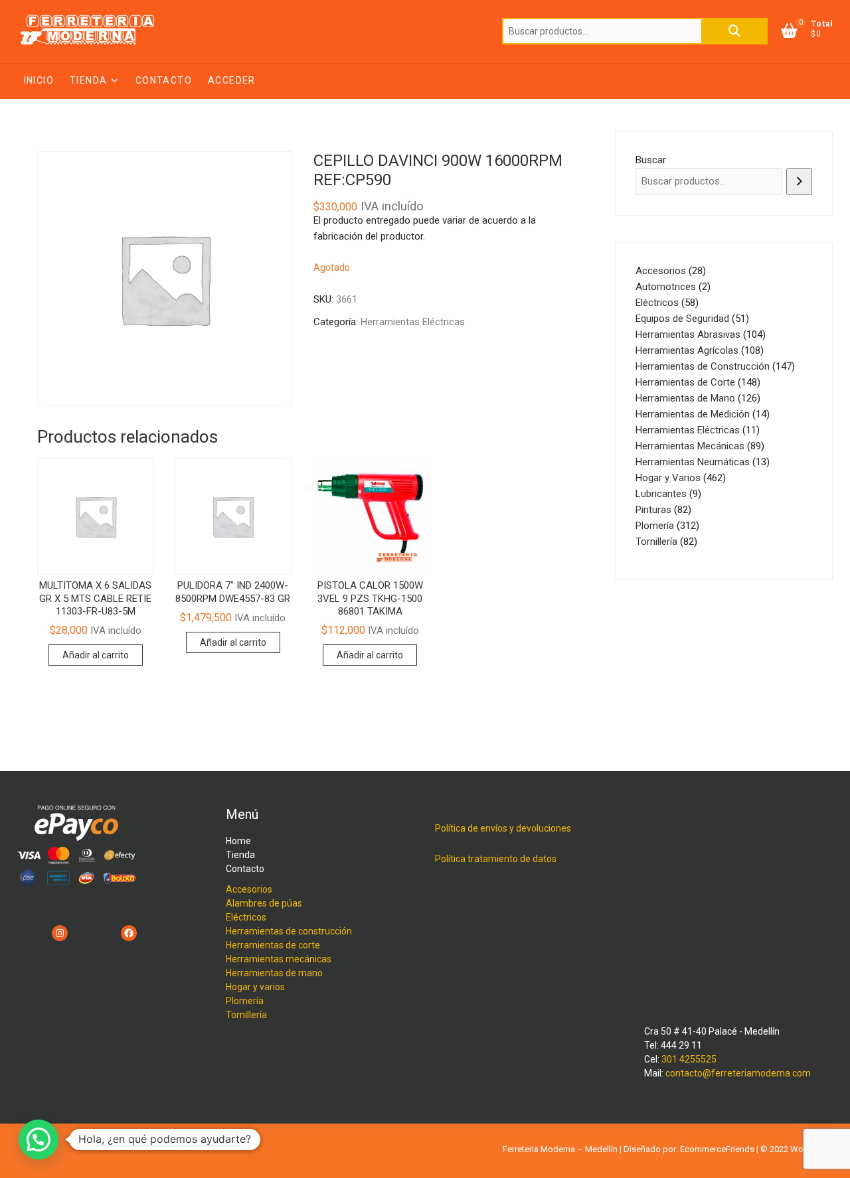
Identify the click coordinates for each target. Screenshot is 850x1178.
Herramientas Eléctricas (413, 322)
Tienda (88, 80)
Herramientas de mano (274, 973)
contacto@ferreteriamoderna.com (738, 1073)
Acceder (232, 80)
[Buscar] (799, 181)
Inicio (39, 80)
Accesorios (249, 889)
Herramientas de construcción (289, 931)
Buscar (734, 31)
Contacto (163, 80)
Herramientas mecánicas (278, 959)
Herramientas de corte (273, 945)
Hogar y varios (255, 987)
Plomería (245, 1000)
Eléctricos (246, 917)
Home (238, 841)
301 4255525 (689, 1059)
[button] (38, 1139)
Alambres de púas (264, 903)
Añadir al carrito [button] (95, 655)
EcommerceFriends (717, 1149)
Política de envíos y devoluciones (503, 828)
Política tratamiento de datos (495, 858)
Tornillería (246, 1014)
